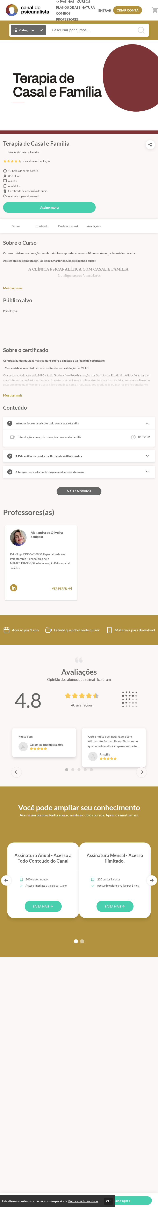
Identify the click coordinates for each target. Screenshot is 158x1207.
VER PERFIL (60, 588)
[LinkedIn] (13, 587)
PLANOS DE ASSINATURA (75, 7)
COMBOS (63, 13)
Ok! (108, 1201)
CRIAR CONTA (127, 10)
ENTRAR (104, 10)
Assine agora (49, 207)
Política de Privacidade (83, 1201)
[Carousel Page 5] (91, 770)
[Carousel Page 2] (73, 770)
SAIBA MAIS (41, 906)
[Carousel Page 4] (85, 770)
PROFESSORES (67, 19)
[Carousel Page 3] (79, 770)
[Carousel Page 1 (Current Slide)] (67, 770)
